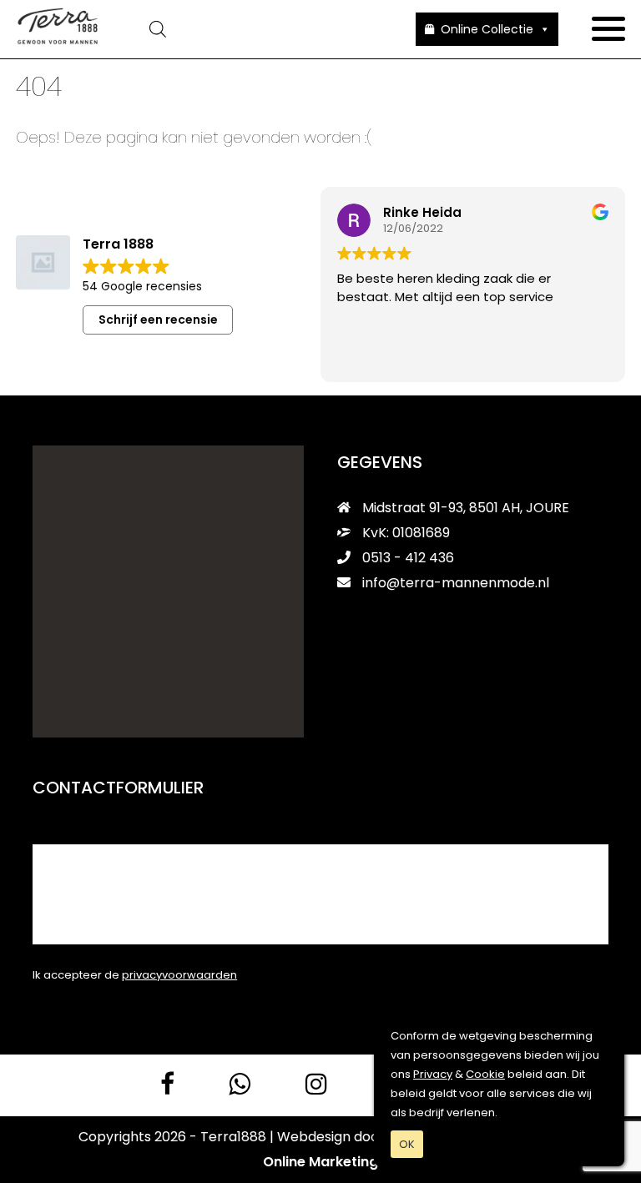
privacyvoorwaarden (179, 975)
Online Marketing (320, 1161)
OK (407, 1144)
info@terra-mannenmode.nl (455, 582)
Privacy (432, 1074)
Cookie (485, 1074)
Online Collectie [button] (487, 29)
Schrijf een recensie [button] (158, 319)
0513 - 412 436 (406, 557)
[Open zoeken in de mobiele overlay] (258, 29)
